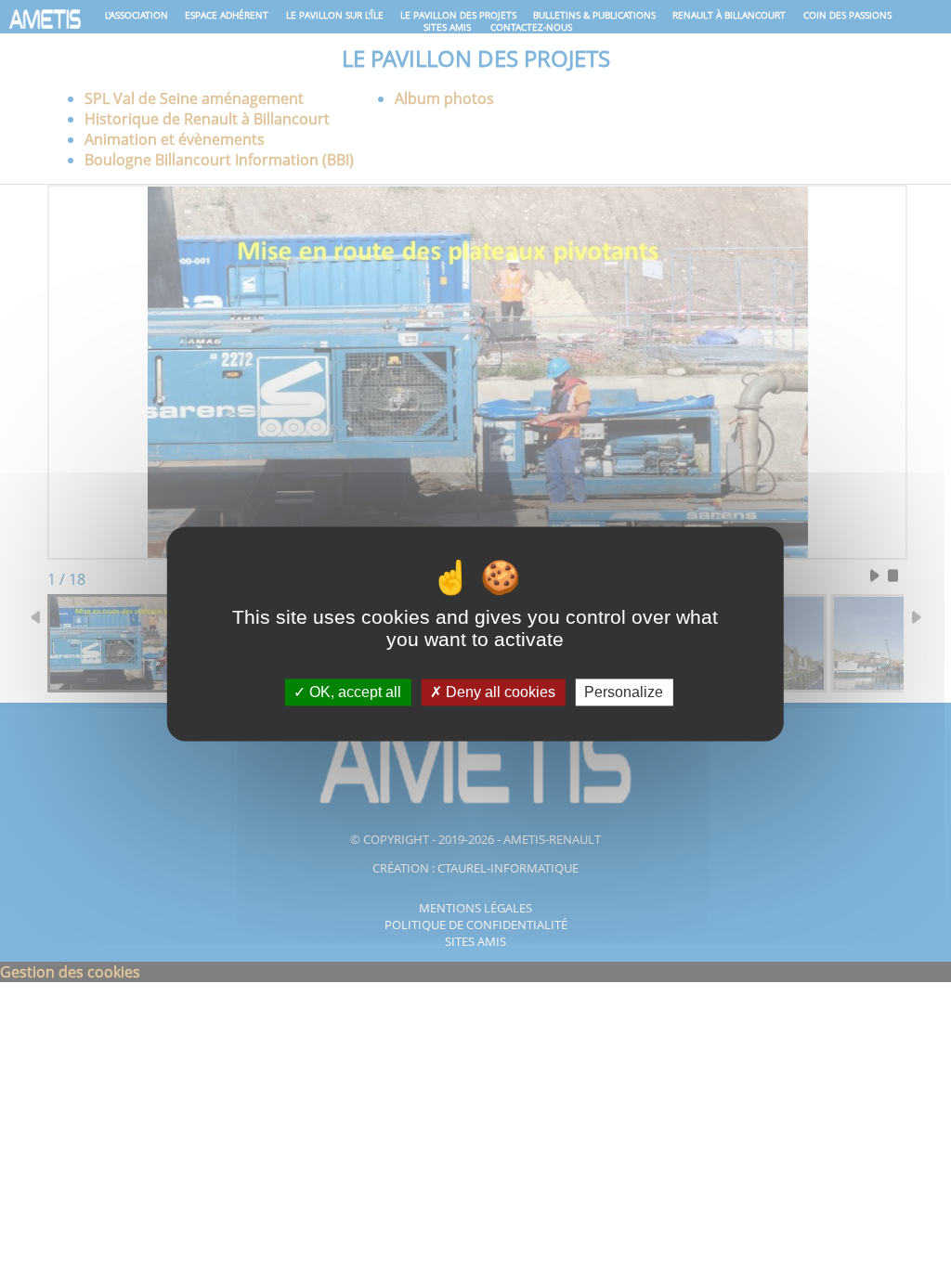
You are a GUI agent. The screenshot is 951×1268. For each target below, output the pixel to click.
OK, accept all (353, 692)
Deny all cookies (498, 692)
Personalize (623, 692)
